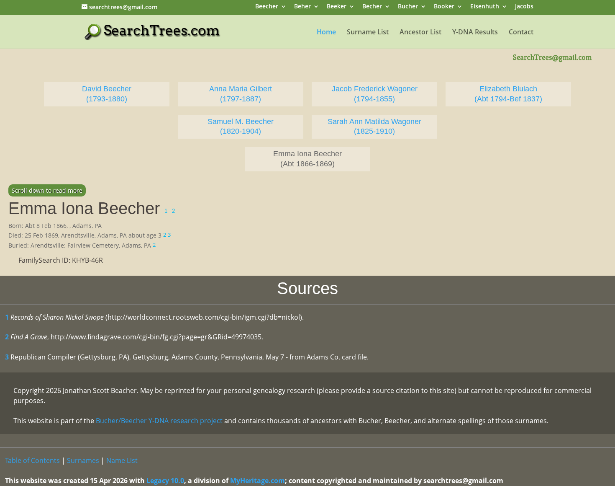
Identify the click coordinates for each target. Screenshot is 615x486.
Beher (302, 7)
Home (326, 32)
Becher (372, 7)
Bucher (408, 7)
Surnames (83, 460)
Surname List (368, 32)
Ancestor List (420, 32)
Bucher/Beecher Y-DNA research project (159, 420)
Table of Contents (32, 460)
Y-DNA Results (475, 32)
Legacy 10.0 (165, 480)
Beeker (336, 7)
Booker (444, 7)
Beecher (266, 7)
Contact (521, 32)
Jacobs (524, 7)
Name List (122, 460)
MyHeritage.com (257, 480)
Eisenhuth (484, 7)
